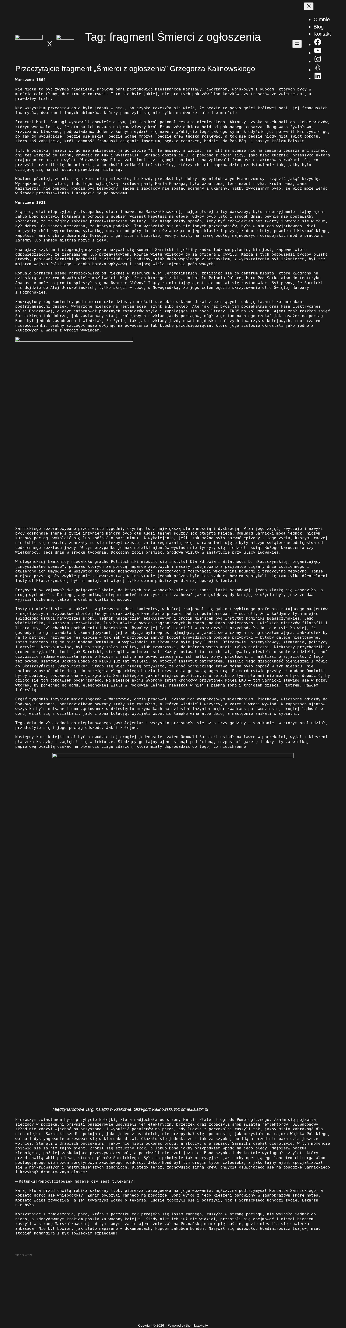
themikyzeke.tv (197, 1325)
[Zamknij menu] (309, 6)
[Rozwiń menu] (297, 44)
